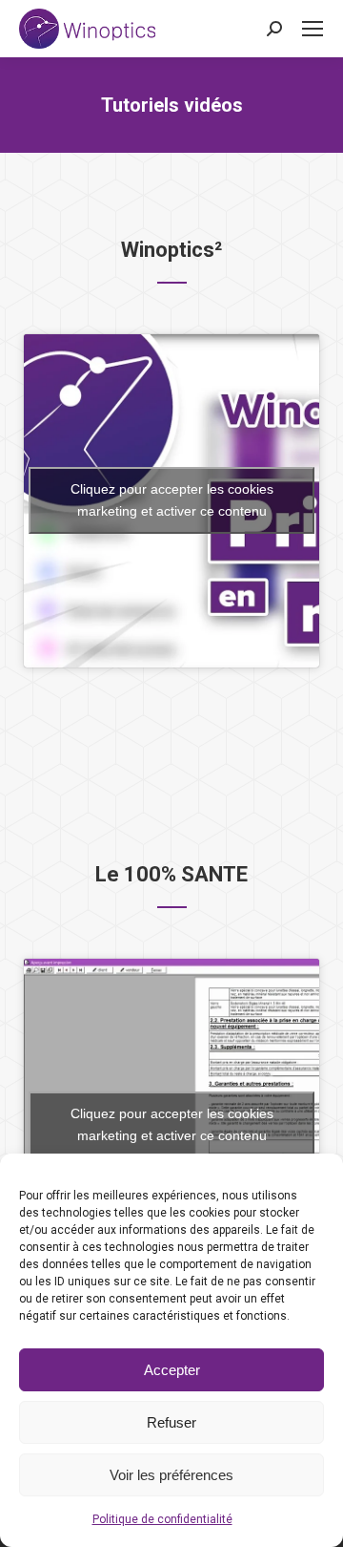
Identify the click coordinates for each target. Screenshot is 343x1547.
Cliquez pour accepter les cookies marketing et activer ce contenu (172, 500)
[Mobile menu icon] (312, 28)
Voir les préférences (171, 1475)
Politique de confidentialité (162, 1519)
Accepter (172, 1370)
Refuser (171, 1422)
